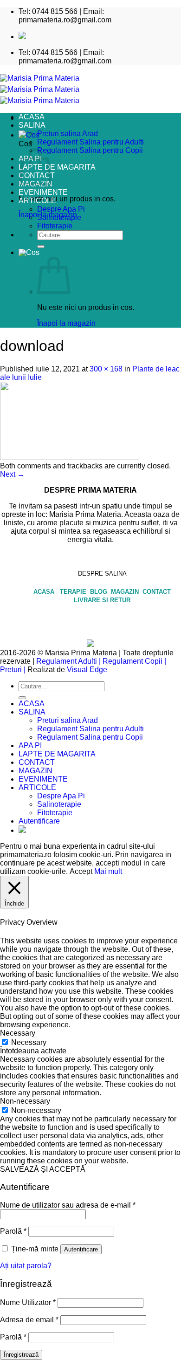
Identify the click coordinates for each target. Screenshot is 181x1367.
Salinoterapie (59, 217)
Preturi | (13, 669)
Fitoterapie (54, 226)
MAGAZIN (126, 591)
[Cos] (29, 252)
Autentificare (81, 1249)
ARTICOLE (37, 201)
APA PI (30, 745)
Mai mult (108, 871)
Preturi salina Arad (67, 133)
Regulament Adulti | (68, 661)
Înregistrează (21, 1354)
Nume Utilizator (28, 1302)
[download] (69, 457)
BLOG (99, 591)
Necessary (28, 1042)
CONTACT (156, 591)
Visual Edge (87, 669)
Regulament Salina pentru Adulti (90, 142)
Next (12, 474)
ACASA (32, 117)
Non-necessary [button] (25, 1101)
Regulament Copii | (134, 661)
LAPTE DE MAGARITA (57, 167)
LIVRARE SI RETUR (102, 600)
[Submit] (41, 246)
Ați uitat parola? (26, 1266)
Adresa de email (29, 1320)
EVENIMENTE (43, 192)
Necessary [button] (17, 1033)
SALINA (32, 125)
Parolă (13, 1231)
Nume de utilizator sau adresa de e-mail (68, 1205)
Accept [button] (81, 871)
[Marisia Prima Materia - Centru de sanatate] (39, 89)
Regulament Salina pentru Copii (90, 150)
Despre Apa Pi (61, 209)
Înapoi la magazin (66, 323)
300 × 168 (106, 369)
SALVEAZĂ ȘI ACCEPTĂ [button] (42, 1169)
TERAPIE (74, 591)
